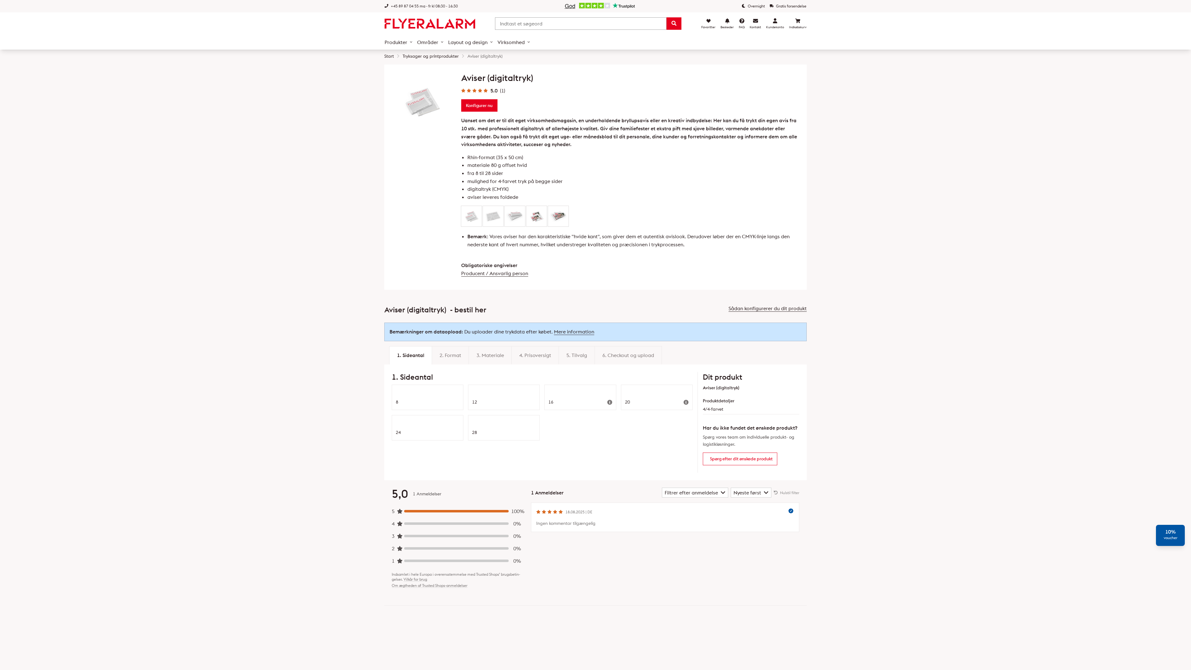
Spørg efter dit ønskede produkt (741, 459)
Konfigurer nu (479, 105)
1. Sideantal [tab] (410, 355)
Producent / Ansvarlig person (494, 273)
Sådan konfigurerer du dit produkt (768, 308)
